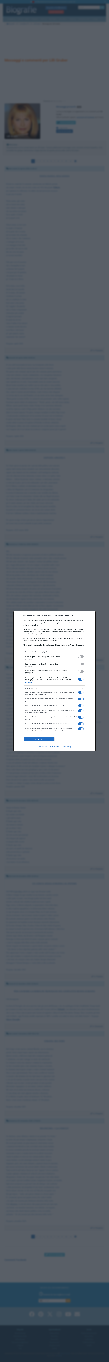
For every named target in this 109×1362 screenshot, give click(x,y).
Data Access (54, 747)
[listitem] (54, 652)
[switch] (81, 656)
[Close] (91, 616)
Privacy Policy (66, 747)
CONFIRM (39, 739)
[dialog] (54, 681)
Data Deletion (42, 747)
